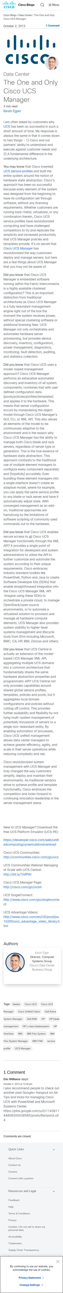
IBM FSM (37, 1041)
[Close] (57, 1261)
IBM (20, 1033)
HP (43, 1019)
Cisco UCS (31, 1004)
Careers (12, 1171)
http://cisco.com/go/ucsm (23, 887)
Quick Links (16, 1149)
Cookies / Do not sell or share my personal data (26, 1228)
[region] (31, 1274)
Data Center (25, 15)
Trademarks (15, 1243)
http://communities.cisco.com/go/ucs (31, 857)
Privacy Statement (30, 1277)
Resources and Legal (22, 1191)
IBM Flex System (36, 1033)
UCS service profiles (19, 171)
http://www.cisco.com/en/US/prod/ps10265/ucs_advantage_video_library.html (31, 922)
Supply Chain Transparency (23, 1250)
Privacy (12, 1220)
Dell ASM (32, 1019)
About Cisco (15, 1158)
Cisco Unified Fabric (29, 1011)
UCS (7, 126)
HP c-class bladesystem (36, 1026)
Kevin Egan (12, 111)
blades (16, 1004)
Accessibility (15, 1236)
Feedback (13, 1200)
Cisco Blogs (26, 4)
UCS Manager (23, 1048)
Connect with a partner (21, 1178)
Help (10, 1206)
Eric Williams (12, 1079)
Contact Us (14, 1165)
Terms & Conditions (19, 1213)
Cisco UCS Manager (19, 248)
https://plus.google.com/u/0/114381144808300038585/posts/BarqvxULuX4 (31, 1116)
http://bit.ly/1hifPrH (17, 874)
